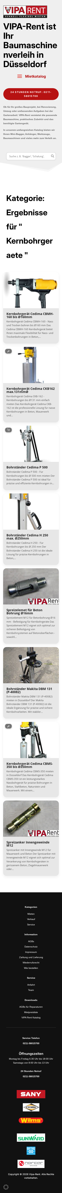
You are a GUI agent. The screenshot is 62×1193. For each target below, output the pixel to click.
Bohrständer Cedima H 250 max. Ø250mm (27, 536)
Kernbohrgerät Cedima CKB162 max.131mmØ (30, 390)
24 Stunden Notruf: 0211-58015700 (31, 94)
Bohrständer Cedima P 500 (27, 467)
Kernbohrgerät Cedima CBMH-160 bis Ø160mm (30, 315)
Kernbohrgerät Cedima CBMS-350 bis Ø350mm (29, 765)
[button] (6, 1187)
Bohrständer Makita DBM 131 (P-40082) (29, 690)
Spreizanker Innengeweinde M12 (27, 844)
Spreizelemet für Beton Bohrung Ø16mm (24, 611)
